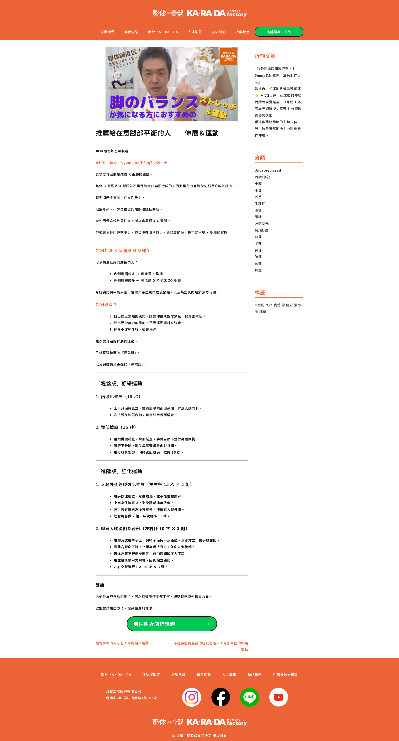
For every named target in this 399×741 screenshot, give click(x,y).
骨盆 (258, 269)
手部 (258, 190)
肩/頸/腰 (261, 230)
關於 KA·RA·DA (163, 31)
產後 (258, 210)
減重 (258, 196)
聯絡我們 (255, 674)
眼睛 (258, 216)
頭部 (258, 263)
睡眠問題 (262, 223)
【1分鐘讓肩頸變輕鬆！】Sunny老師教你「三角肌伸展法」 (278, 75)
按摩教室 (242, 31)
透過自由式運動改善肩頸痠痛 (278, 88)
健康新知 (219, 31)
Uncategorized (268, 170)
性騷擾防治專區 (285, 674)
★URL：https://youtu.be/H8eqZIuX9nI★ (131, 162)
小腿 (285, 304)
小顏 (258, 183)
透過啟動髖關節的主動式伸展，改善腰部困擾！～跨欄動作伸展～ (278, 128)
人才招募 (195, 31)
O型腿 (260, 304)
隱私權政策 (151, 674)
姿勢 (277, 304)
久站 (269, 304)
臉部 (258, 256)
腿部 (258, 243)
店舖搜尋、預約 (279, 31)
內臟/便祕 (262, 176)
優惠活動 (107, 31)
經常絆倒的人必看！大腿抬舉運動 (122, 642)
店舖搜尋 (178, 674)
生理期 (260, 203)
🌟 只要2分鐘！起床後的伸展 (278, 95)
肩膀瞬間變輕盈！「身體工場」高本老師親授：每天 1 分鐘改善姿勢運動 (279, 108)
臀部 (258, 249)
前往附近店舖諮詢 (171, 623)
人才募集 (229, 674)
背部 (258, 236)
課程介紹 (131, 31)
